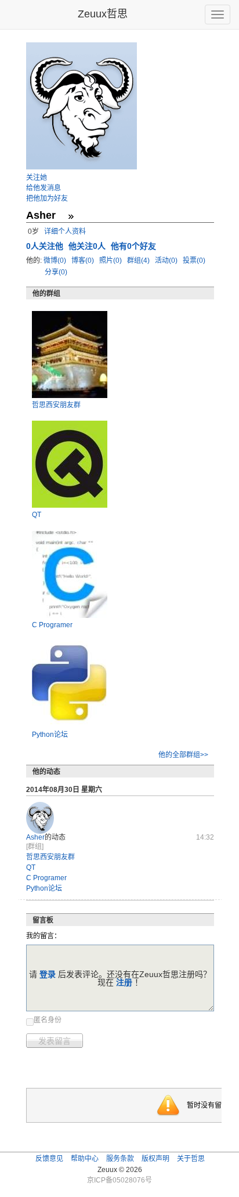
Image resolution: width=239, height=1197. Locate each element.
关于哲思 (191, 1159)
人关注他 (46, 246)
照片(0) (111, 260)
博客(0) (83, 260)
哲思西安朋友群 (56, 405)
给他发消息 (43, 188)
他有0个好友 (133, 246)
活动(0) (167, 260)
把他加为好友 (47, 198)
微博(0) (56, 260)
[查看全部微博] (71, 216)
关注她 (36, 177)
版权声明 (155, 1159)
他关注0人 (88, 246)
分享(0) (56, 272)
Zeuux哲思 (103, 14)
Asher (35, 837)
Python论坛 (50, 735)
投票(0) (194, 260)
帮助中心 (85, 1159)
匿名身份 (47, 1020)
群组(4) (139, 260)
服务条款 (120, 1159)
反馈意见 (49, 1159)
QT (36, 515)
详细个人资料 (65, 231)
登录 (47, 974)
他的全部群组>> (183, 755)
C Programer (52, 625)
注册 (124, 982)
